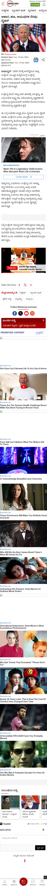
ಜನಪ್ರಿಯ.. (30, 298)
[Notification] (44, 4)
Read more (12, 268)
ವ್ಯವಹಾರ (32, 10)
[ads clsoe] (45, 877)
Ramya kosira (10, 54)
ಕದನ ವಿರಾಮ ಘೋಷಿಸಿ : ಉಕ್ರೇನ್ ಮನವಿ (9, 814)
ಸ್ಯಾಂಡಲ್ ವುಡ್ (18, 10)
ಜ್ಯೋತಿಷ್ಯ (18, 298)
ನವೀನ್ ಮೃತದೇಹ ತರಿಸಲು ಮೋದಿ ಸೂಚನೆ (29, 814)
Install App (35, 4)
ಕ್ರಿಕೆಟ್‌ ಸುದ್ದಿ (7, 298)
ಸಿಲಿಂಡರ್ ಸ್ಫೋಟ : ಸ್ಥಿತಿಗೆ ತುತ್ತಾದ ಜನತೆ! (19, 325)
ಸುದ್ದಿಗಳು (5, 10)
